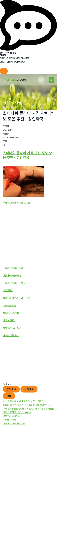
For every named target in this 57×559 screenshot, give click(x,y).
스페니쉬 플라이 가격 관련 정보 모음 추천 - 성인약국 (27, 155)
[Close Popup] (4, 71)
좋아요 (11, 389)
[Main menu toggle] (51, 80)
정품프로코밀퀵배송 (12, 312)
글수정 (6, 419)
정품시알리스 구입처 (12, 327)
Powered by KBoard (14, 423)
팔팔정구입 (8, 290)
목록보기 (7, 416)
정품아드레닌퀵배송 (12, 275)
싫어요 (29, 389)
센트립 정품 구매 (11, 335)
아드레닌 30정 (9, 305)
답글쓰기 (16, 416)
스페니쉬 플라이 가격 (13, 268)
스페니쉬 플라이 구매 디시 (15, 283)
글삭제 (13, 419)
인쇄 (9, 396)
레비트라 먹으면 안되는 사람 (16, 298)
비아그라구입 (9, 320)
